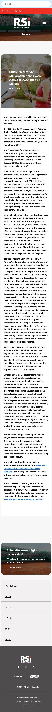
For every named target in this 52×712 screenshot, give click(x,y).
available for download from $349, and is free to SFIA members (25, 468)
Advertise (27, 687)
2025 (8, 607)
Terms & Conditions (28, 701)
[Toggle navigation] (44, 22)
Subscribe (5, 11)
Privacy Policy (38, 701)
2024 (8, 618)
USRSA (19, 687)
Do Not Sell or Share (37, 705)
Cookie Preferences (27, 705)
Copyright (19, 701)
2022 (8, 639)
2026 (8, 596)
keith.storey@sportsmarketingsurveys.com (23, 499)
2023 (8, 629)
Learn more (15, 567)
